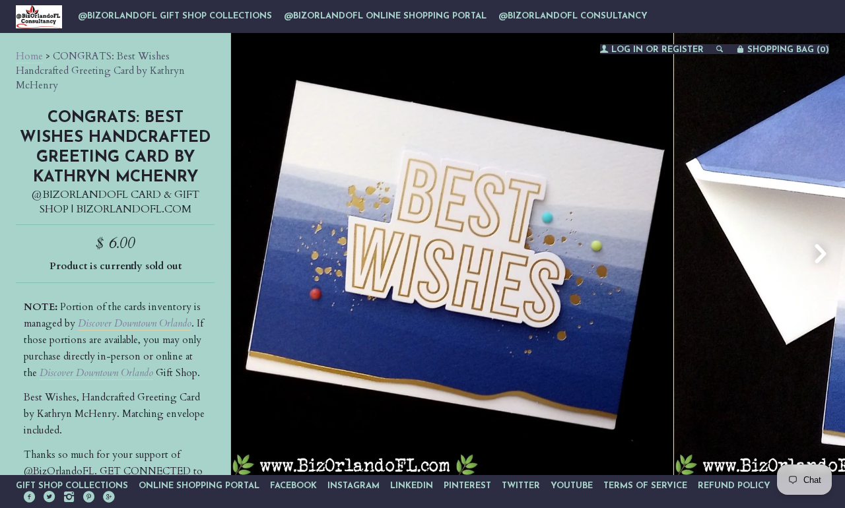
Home (29, 56)
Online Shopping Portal (199, 486)
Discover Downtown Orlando (134, 323)
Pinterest (467, 486)
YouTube (572, 486)
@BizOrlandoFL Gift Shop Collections (175, 16)
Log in (627, 50)
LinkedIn (411, 486)
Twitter (521, 486)
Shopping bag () (787, 50)
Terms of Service (645, 486)
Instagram (353, 486)
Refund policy (734, 486)
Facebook (293, 486)
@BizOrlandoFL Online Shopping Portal (385, 16)
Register (682, 50)
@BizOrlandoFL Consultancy (573, 16)
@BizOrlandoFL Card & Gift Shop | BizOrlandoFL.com (115, 201)
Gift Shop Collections (72, 486)
